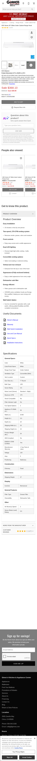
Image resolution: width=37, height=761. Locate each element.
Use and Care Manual (14, 333)
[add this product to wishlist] (32, 37)
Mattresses (5, 684)
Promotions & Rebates (9, 690)
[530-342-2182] (28, 3)
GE (10, 94)
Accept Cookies (27, 757)
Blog (3, 705)
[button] (3, 3)
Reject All (10, 757)
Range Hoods (19, 22)
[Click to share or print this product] (32, 32)
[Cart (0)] (34, 3)
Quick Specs (11, 338)
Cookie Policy (19, 748)
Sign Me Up (19, 664)
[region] (18, 748)
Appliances (5, 22)
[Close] (35, 738)
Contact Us (5, 702)
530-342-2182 (12, 724)
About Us (5, 696)
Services (5, 693)
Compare (14, 193)
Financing (5, 699)
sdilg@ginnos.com (13, 726)
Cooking (11, 22)
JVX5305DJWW (10, 96)
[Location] (23, 3)
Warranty (10, 324)
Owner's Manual (12, 320)
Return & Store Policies (10, 707)
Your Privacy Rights (18, 752)
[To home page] (13, 3)
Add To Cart (18, 102)
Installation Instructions (14, 342)
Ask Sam (18, 131)
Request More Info (19, 107)
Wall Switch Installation (15, 329)
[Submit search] (32, 9)
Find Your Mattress (8, 687)
